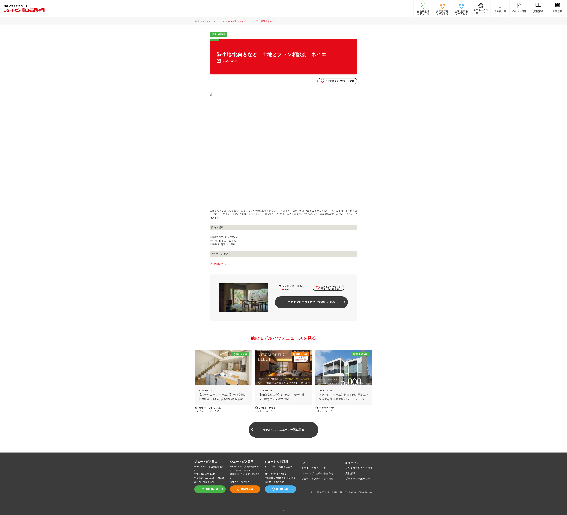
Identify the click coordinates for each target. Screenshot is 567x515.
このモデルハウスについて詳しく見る (311, 302)
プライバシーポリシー (357, 478)
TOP (197, 21)
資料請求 (350, 473)
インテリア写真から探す (359, 468)
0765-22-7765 (278, 474)
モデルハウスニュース (213, 21)
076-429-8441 (208, 474)
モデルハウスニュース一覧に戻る (283, 429)
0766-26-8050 (243, 470)
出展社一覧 (351, 463)
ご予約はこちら (218, 264)
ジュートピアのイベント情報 (317, 478)
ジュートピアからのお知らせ (317, 473)
